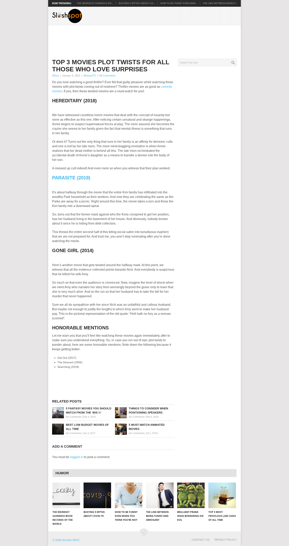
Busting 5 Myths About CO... (137, 3)
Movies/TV (90, 75)
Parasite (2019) (71, 177)
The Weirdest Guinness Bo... (95, 3)
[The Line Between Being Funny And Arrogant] (160, 495)
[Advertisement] (123, 39)
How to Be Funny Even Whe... (178, 3)
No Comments (107, 75)
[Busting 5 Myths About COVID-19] (97, 495)
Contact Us (200, 539)
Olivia (55, 75)
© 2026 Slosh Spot (65, 540)
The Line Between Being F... (220, 3)
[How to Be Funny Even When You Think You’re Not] (128, 495)
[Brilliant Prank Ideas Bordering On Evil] (191, 495)
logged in (76, 457)
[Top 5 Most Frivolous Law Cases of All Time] (222, 495)
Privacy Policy (225, 539)
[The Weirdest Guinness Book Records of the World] (66, 495)
